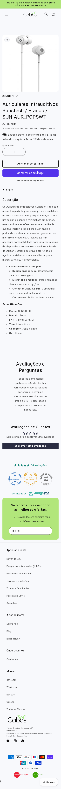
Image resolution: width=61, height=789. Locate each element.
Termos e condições (18, 581)
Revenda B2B (14, 559)
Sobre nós (12, 623)
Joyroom (11, 680)
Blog (9, 631)
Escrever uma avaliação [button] (30, 445)
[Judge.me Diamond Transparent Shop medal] (14, 478)
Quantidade (8, 145)
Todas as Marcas (16, 709)
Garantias (12, 603)
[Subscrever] (48, 531)
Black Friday (13, 638)
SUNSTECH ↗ (10, 96)
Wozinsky (12, 687)
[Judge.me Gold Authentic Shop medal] (30, 478)
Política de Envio (16, 596)
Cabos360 (34, 769)
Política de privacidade (19, 573)
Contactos (12, 659)
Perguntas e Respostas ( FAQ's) (24, 566)
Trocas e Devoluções (18, 588)
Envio (22, 129)
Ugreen (11, 702)
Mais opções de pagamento (30, 181)
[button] (6, 14)
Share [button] (9, 189)
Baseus (11, 694)
